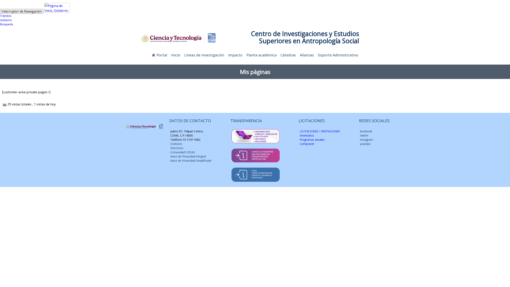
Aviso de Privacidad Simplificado (191, 160)
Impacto (235, 55)
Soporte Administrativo (338, 55)
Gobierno (6, 20)
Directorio (176, 148)
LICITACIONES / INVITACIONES (320, 131)
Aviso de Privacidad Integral (188, 156)
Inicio (175, 55)
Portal (162, 55)
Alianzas (307, 55)
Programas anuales (312, 140)
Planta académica (261, 55)
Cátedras (288, 55)
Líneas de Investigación (204, 55)
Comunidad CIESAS (182, 152)
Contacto (176, 144)
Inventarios (307, 135)
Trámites (6, 16)
